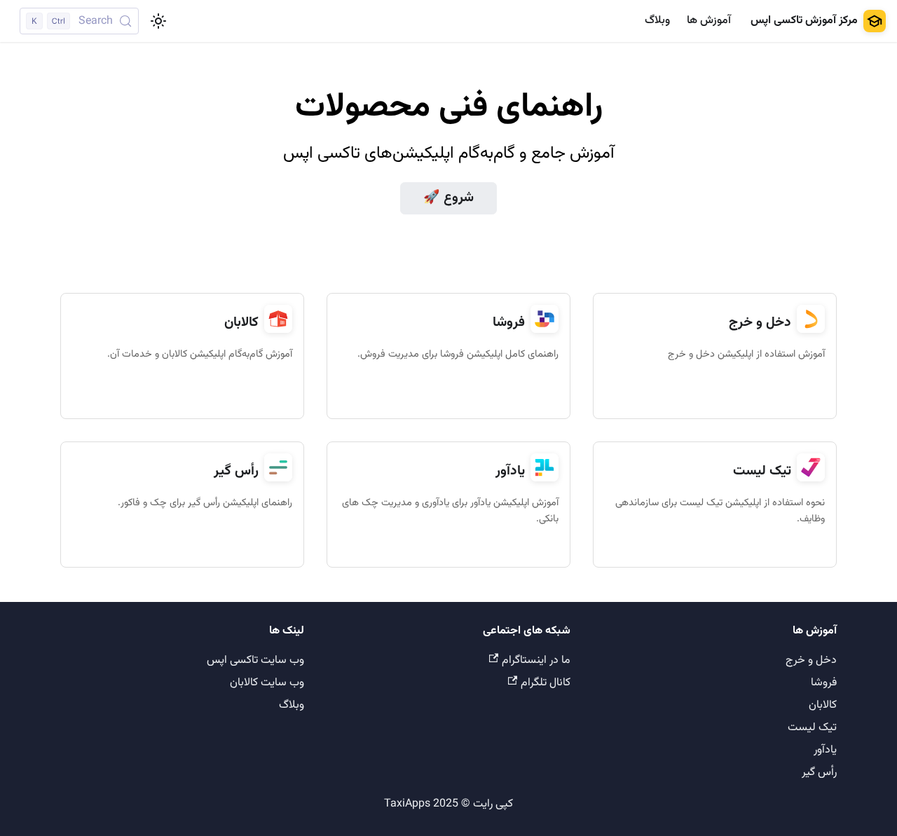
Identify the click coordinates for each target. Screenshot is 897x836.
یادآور (825, 750)
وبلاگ (657, 20)
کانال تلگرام (545, 683)
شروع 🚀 (448, 198)
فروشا (824, 683)
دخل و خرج (811, 660)
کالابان (823, 705)
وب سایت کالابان (267, 683)
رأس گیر (819, 772)
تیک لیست (812, 727)
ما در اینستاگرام (536, 660)
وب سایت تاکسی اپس (255, 660)
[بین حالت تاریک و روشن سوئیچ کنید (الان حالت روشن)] (158, 21)
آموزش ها (709, 20)
